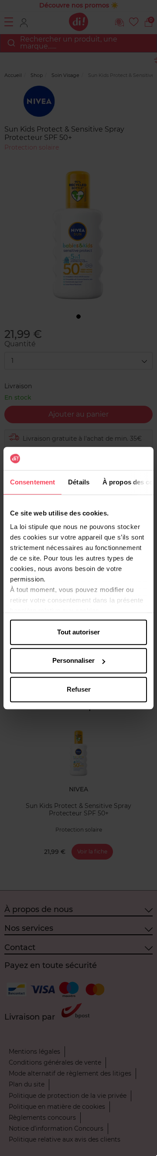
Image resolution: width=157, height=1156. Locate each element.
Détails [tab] (78, 482)
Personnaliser (73, 660)
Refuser (79, 689)
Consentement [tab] (32, 482)
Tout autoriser (78, 632)
